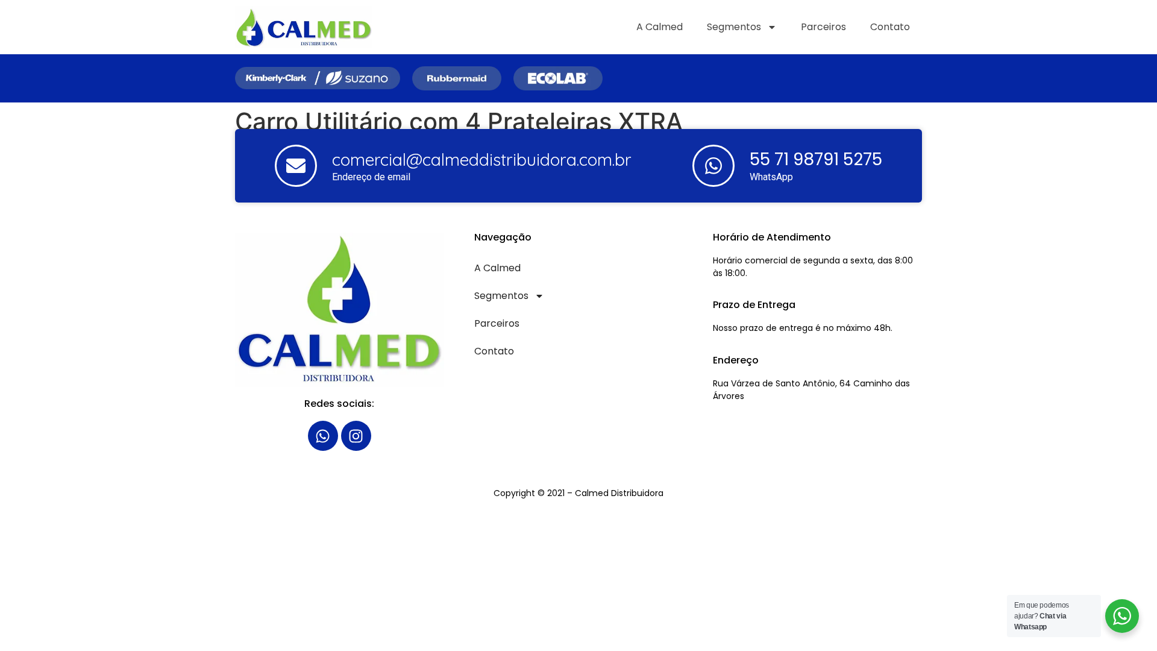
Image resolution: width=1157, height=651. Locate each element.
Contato (890, 27)
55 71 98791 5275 (816, 159)
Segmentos (734, 27)
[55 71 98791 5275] (713, 166)
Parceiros (823, 27)
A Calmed (659, 27)
